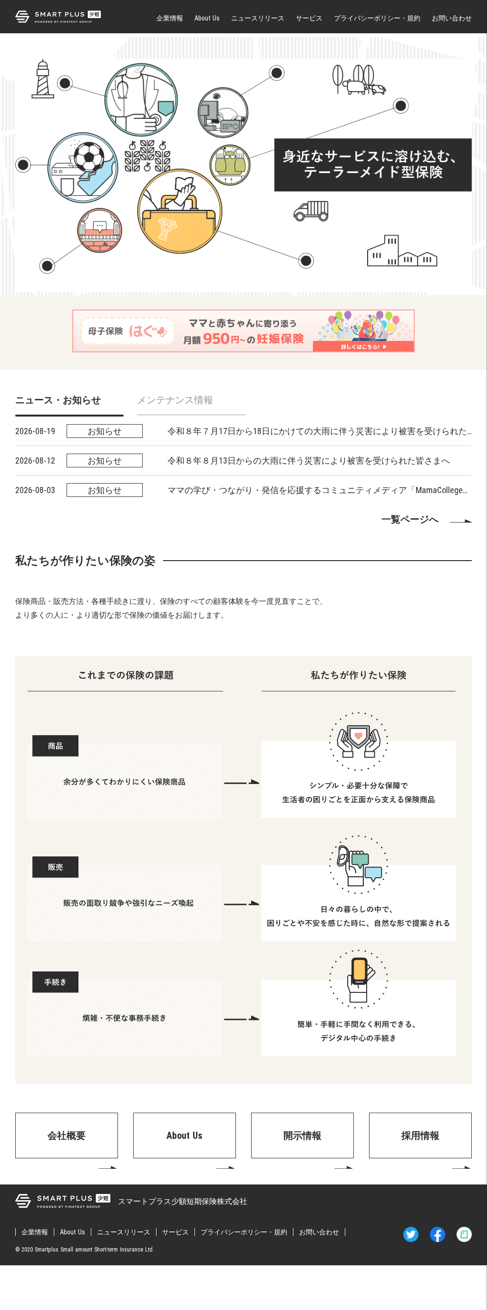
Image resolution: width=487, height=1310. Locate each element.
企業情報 (169, 18)
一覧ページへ (409, 519)
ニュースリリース (257, 18)
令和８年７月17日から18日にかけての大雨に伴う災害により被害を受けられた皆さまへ (319, 431)
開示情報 (302, 1135)
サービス (309, 18)
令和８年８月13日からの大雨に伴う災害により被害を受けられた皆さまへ (308, 461)
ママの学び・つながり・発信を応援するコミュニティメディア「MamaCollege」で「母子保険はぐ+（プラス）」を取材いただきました (319, 490)
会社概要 (67, 1135)
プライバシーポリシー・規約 (377, 18)
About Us (207, 18)
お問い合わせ (452, 18)
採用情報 (420, 1135)
